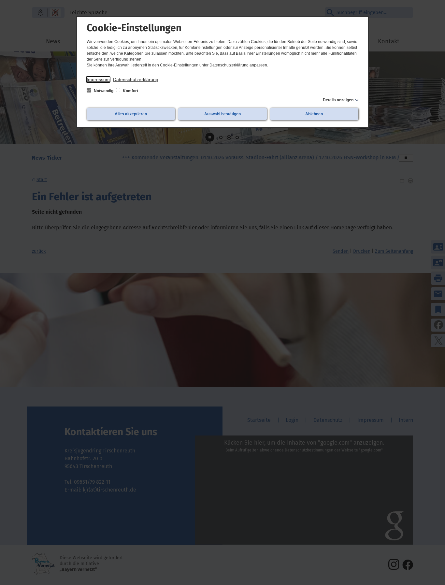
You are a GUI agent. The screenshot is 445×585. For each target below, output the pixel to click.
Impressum (98, 79)
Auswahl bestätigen (222, 114)
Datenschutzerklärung (135, 79)
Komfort (130, 91)
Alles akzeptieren (131, 114)
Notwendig (103, 91)
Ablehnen (314, 114)
